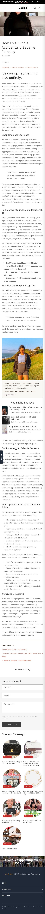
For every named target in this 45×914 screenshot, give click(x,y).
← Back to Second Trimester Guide (16, 661)
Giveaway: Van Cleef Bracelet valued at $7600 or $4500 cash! (33, 793)
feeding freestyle (17, 326)
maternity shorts (9, 224)
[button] (4, 8)
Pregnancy (5, 67)
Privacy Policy (31, 907)
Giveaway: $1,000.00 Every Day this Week (32, 821)
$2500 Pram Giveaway (9, 848)
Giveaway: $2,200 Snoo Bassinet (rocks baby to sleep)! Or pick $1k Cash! (31, 763)
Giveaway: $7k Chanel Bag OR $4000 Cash (11, 821)
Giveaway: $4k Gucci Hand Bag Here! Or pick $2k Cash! (11, 792)
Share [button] (6, 62)
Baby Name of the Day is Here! (14, 649)
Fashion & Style (32, 67)
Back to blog (24, 669)
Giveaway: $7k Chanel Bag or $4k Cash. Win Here (12, 762)
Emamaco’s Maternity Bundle (18, 149)
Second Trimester (18, 67)
